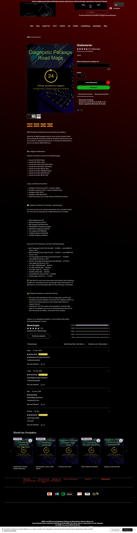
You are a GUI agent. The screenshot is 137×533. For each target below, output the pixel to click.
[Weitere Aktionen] (109, 351)
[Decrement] (78, 76)
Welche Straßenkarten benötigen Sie (88, 61)
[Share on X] (85, 110)
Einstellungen (116, 530)
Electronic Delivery (82, 58)
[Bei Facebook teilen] (78, 110)
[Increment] (84, 76)
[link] (88, 49)
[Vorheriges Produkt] (10, 451)
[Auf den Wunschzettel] (108, 82)
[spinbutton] (81, 76)
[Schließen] (135, 530)
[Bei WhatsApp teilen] (82, 110)
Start (28, 37)
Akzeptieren (127, 530)
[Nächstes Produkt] (126, 451)
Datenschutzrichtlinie (10, 531)
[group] (68, 455)
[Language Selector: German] (119, 4)
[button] (91, 6)
